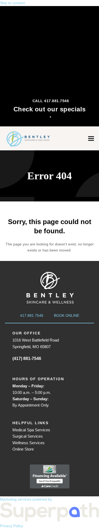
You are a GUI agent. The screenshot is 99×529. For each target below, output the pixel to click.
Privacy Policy (11, 526)
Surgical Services (27, 436)
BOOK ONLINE (66, 315)
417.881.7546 (31, 315)
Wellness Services (28, 443)
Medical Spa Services (31, 430)
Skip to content (12, 3)
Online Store (23, 449)
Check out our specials (49, 109)
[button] (91, 138)
